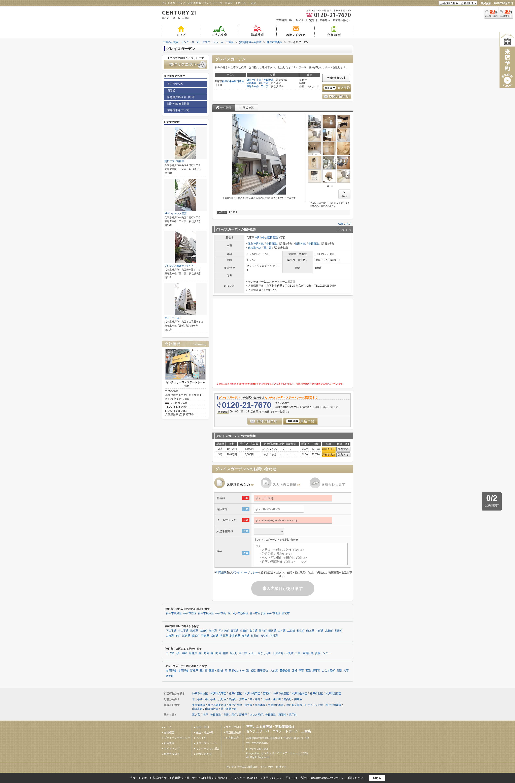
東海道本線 (253, 86)
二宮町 (291, 630)
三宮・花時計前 (304, 653)
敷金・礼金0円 (204, 732)
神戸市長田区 (223, 613)
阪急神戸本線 (254, 79)
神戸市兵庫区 (206, 613)
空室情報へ (335, 78)
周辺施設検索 (233, 732)
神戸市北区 (273, 613)
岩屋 (253, 670)
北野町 (329, 630)
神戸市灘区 (189, 613)
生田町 (244, 630)
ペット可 (201, 737)
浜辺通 (186, 635)
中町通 (319, 630)
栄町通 (214, 635)
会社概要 (169, 732)
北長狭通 (235, 635)
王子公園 (285, 670)
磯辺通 (272, 630)
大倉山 (252, 653)
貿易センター (323, 653)
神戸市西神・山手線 (240, 704)
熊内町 (263, 630)
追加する (343, 449)
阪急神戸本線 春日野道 (180, 97)
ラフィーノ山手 (173, 317)
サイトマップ (172, 748)
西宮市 (286, 613)
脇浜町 (196, 635)
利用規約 (221, 572)
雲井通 (224, 635)
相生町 (301, 630)
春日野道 (268, 79)
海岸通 (213, 630)
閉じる (377, 777)
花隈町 (338, 630)
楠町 (178, 635)
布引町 (264, 635)
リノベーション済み (208, 748)
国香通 (274, 635)
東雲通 (245, 635)
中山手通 (183, 630)
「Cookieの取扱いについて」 (325, 778)
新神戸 (193, 653)
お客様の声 (232, 737)
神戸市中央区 (229, 81)
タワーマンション (206, 743)
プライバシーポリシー (245, 572)
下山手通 (171, 630)
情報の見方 (344, 223)
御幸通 (253, 630)
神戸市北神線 (229, 708)
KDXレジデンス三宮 (175, 213)
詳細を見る (328, 449)
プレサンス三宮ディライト (179, 265)
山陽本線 (197, 708)
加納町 (203, 630)
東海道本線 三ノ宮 (178, 110)
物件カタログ (172, 753)
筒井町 (255, 635)
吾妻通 (205, 635)
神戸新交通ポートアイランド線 (304, 704)
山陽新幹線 (211, 708)
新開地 (282, 714)
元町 (178, 653)
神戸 (184, 653)
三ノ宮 (264, 86)
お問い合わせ (204, 753)
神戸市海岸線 (333, 704)
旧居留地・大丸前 (283, 653)
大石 (346, 670)
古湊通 (170, 635)
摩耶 (301, 670)
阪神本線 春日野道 (178, 103)
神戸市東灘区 (174, 613)
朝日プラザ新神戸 (174, 161)
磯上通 (310, 630)
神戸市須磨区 (240, 613)
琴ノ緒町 (223, 630)
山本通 (282, 630)
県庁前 (243, 653)
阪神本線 (251, 83)
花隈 (225, 653)
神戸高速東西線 (217, 704)
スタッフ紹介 (233, 727)
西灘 (308, 670)
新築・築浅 (202, 727)
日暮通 (240, 81)
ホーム (168, 727)
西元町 (233, 653)
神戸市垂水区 (258, 613)
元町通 (194, 630)
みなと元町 (264, 653)
